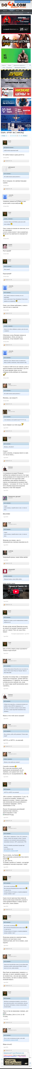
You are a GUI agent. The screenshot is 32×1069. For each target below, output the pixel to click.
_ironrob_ (11, 195)
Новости (5, 10)
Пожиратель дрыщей (14, 496)
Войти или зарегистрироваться (22, 1)
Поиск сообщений (7, 13)
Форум (11, 10)
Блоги (17, 10)
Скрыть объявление (28, 1052)
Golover (10, 467)
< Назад (3, 135)
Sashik (10, 244)
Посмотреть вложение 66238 (11, 1040)
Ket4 (9, 384)
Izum (9, 141)
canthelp (10, 551)
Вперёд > (25, 135)
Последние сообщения (18, 13)
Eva (9, 410)
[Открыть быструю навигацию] (30, 65)
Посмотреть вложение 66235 (11, 850)
